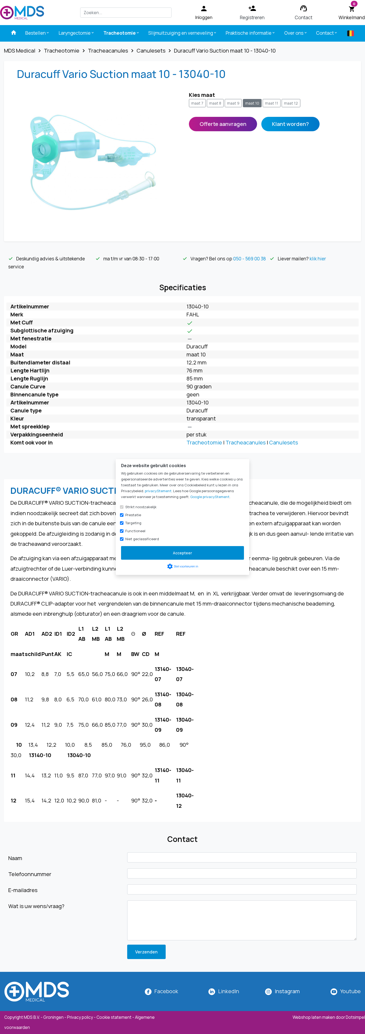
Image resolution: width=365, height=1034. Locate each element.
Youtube (350, 991)
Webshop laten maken (314, 1017)
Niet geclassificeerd (142, 538)
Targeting (133, 522)
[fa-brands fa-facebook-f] (148, 991)
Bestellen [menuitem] (37, 33)
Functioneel (135, 530)
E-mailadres (22, 890)
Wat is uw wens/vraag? (36, 906)
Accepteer (182, 552)
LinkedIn (228, 991)
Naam (15, 858)
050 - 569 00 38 (249, 258)
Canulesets (283, 442)
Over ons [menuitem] (296, 33)
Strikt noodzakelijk (141, 506)
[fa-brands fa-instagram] (268, 991)
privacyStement (158, 490)
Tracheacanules (246, 442)
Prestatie (133, 514)
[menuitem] (13, 32)
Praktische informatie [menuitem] (250, 33)
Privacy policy (80, 1017)
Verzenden (146, 952)
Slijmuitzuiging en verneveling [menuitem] (182, 33)
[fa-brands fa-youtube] (334, 991)
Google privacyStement (210, 496)
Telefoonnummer (29, 874)
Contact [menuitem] (327, 33)
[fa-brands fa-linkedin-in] (212, 991)
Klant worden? (290, 124)
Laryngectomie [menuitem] (77, 33)
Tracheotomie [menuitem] (121, 33)
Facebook (166, 991)
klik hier (318, 258)
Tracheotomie (204, 442)
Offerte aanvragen (223, 124)
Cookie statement (113, 1017)
